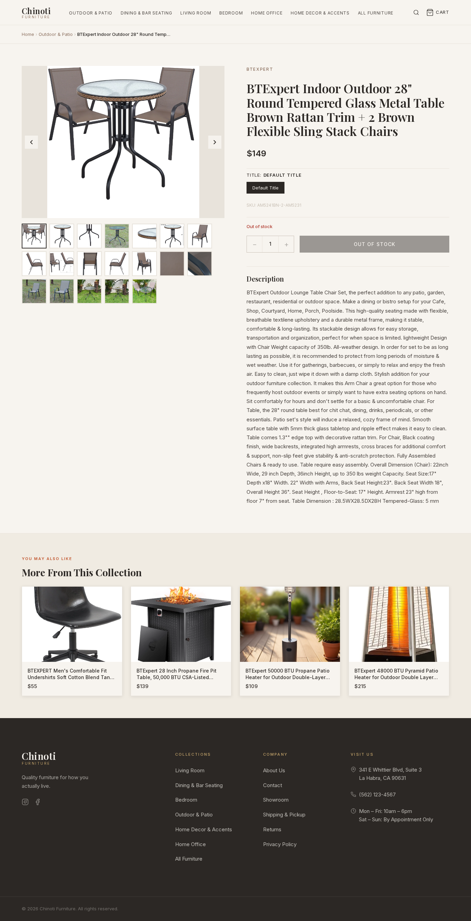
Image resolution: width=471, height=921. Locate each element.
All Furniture (375, 13)
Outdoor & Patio (90, 13)
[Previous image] (31, 142)
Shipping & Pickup (284, 814)
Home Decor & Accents (320, 13)
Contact (272, 785)
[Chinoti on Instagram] (25, 803)
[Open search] (416, 12)
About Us (274, 770)
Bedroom (231, 13)
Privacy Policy (280, 844)
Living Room (195, 13)
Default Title (265, 187)
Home (28, 34)
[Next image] (215, 142)
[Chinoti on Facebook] (37, 803)
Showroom (276, 799)
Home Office (266, 13)
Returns (272, 829)
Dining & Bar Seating (146, 13)
